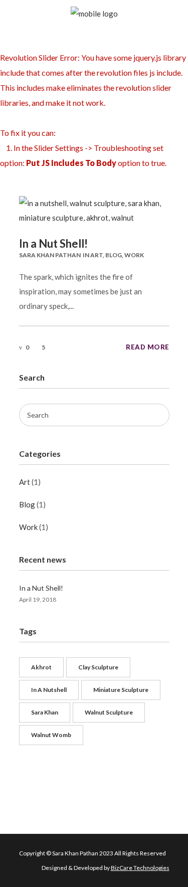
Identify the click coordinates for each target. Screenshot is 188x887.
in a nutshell (49, 689)
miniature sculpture (120, 689)
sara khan (44, 712)
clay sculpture (98, 667)
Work (134, 255)
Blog (113, 255)
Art (96, 255)
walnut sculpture (109, 712)
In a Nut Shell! (53, 243)
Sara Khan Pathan (50, 255)
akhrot (41, 667)
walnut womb (51, 735)
